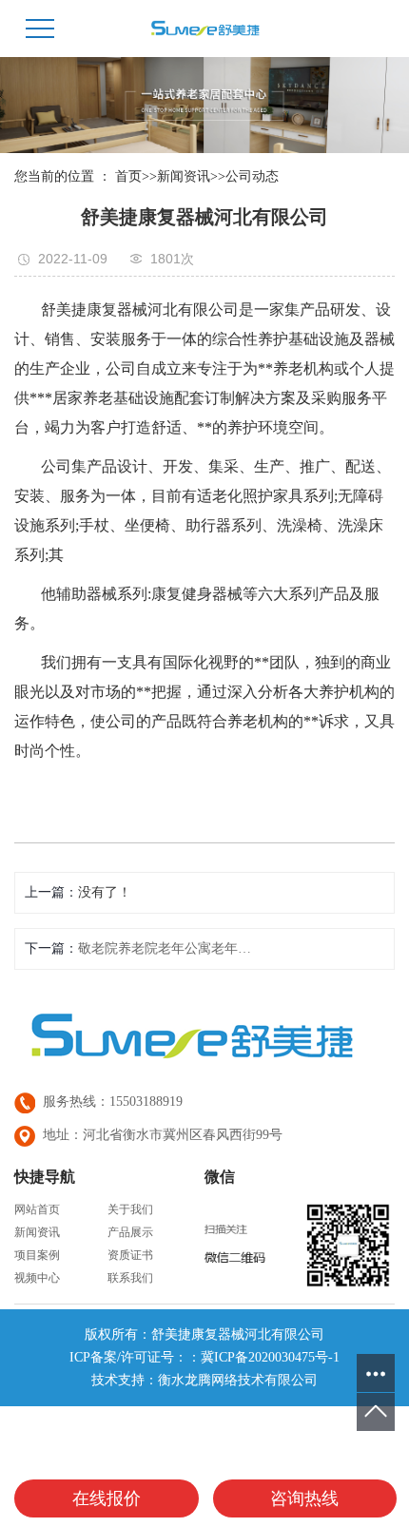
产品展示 (130, 1232)
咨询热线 (304, 1498)
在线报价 (106, 1498)
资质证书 (130, 1255)
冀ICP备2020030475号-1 (270, 1357)
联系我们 (130, 1278)
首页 (128, 176)
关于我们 (130, 1209)
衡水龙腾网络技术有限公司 (238, 1380)
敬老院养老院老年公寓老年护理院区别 (168, 948)
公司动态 (252, 176)
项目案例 (37, 1255)
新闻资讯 (183, 176)
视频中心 (37, 1278)
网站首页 (37, 1209)
